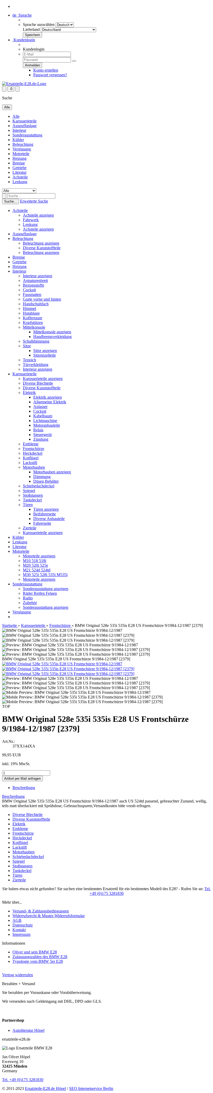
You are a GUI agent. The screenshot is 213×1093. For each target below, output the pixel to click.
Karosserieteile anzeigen (43, 378)
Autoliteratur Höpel (28, 1030)
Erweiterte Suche (34, 201)
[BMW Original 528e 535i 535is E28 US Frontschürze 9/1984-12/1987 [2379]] (68, 669)
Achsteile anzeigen (38, 215)
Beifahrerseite (44, 514)
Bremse (18, 163)
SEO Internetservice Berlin (91, 1088)
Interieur (19, 130)
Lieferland (31, 29)
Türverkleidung (35, 364)
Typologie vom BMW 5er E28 (37, 961)
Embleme (30, 444)
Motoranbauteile (46, 425)
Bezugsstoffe (33, 285)
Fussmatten (32, 294)
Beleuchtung (22, 144)
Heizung (19, 158)
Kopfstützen (33, 322)
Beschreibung (23, 787)
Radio (28, 598)
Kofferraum (32, 318)
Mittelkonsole (34, 327)
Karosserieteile (24, 121)
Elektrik (29, 392)
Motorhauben (34, 467)
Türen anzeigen (46, 509)
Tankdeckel (32, 500)
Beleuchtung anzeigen (41, 243)
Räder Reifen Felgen (40, 593)
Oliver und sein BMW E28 (34, 952)
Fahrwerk (31, 220)
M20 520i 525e (35, 565)
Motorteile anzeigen (39, 556)
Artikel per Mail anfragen (22, 778)
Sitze (27, 346)
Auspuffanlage (24, 125)
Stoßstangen (33, 495)
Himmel (29, 308)
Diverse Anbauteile (49, 518)
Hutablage (31, 313)
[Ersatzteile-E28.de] (24, 83)
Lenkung (19, 181)
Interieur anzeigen (37, 276)
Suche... (10, 201)
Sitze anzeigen (45, 350)
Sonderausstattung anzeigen (45, 588)
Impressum (21, 934)
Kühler (18, 139)
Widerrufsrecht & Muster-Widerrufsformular (48, 916)
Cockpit (29, 290)
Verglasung (21, 149)
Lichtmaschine (45, 420)
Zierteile (29, 528)
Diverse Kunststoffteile (42, 248)
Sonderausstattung (27, 135)
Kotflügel (30, 458)
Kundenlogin (23, 40)
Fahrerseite (42, 523)
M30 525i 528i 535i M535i (45, 574)
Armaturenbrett (35, 280)
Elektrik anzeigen (47, 397)
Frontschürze (33, 448)
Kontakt (19, 930)
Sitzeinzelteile (44, 355)
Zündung (40, 439)
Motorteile (20, 153)
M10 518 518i (34, 560)
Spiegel (29, 490)
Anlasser (40, 406)
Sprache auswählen (39, 24)
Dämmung (42, 476)
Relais (38, 430)
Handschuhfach (36, 304)
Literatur (19, 172)
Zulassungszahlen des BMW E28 (39, 956)
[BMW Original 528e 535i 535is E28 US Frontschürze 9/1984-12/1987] (62, 664)
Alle (15, 116)
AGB (17, 920)
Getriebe (19, 167)
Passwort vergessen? (50, 75)
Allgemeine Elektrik (49, 402)
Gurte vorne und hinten (42, 299)
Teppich (29, 360)
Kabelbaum (42, 416)
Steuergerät (42, 434)
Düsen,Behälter (46, 481)
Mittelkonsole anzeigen (52, 332)
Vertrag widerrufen (17, 975)
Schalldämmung (36, 341)
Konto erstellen (45, 70)
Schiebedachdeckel (38, 486)
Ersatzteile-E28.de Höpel (45, 1088)
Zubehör (30, 602)
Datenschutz (22, 925)
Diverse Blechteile (38, 383)
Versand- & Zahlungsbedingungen (40, 911)
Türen (28, 504)
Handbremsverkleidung (52, 336)
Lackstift (30, 462)
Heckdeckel (32, 453)
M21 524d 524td (36, 570)
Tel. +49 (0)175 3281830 (22, 1079)
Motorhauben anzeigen (52, 472)
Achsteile (20, 177)
